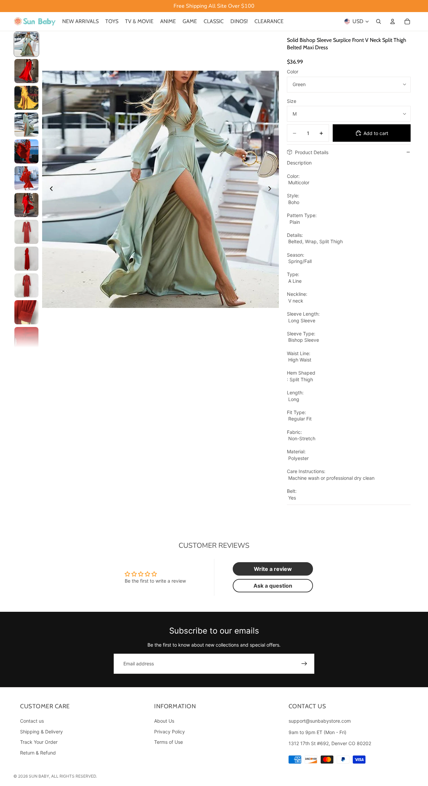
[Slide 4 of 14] (26, 125)
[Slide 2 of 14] (26, 71)
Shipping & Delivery (41, 731)
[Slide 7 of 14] (26, 205)
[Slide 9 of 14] (26, 259)
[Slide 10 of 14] (26, 285)
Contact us (32, 721)
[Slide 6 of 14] (26, 178)
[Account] (392, 21)
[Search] (378, 21)
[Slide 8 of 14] (26, 232)
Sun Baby (39, 776)
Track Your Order (39, 742)
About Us (164, 721)
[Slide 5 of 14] (26, 151)
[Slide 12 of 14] (26, 339)
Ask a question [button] (272, 585)
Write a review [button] (273, 569)
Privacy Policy (169, 731)
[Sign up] (304, 664)
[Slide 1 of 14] (26, 44)
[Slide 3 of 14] (26, 98)
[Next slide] (271, 189)
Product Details (311, 152)
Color (292, 71)
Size (291, 101)
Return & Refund (38, 753)
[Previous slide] (49, 189)
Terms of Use (168, 742)
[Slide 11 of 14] (26, 312)
